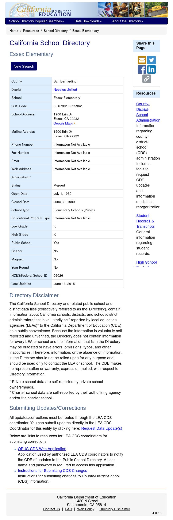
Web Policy (85, 508)
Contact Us (51, 508)
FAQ (68, 508)
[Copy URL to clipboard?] (146, 78)
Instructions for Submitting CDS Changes (52, 470)
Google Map (63, 123)
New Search (24, 66)
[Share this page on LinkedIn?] (151, 69)
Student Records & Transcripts (145, 221)
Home (13, 30)
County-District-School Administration (148, 112)
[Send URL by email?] (142, 59)
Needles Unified (65, 89)
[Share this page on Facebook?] (142, 69)
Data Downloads (87, 21)
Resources (31, 30)
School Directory (56, 30)
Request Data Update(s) (101, 428)
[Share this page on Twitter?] (151, 59)
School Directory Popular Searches (35, 21)
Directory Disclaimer (115, 508)
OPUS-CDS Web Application (42, 448)
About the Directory (126, 21)
